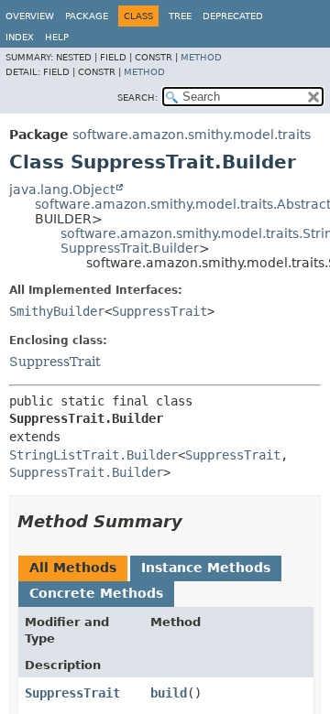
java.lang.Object (62, 189)
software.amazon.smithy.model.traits (191, 134)
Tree (180, 16)
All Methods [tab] (72, 567)
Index (20, 37)
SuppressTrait (159, 311)
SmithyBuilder (56, 311)
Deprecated (233, 16)
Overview (30, 16)
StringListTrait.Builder (93, 455)
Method (201, 57)
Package (86, 16)
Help (57, 37)
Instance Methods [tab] (205, 567)
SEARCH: (137, 97)
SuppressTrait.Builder (129, 248)
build (168, 693)
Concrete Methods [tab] (96, 593)
